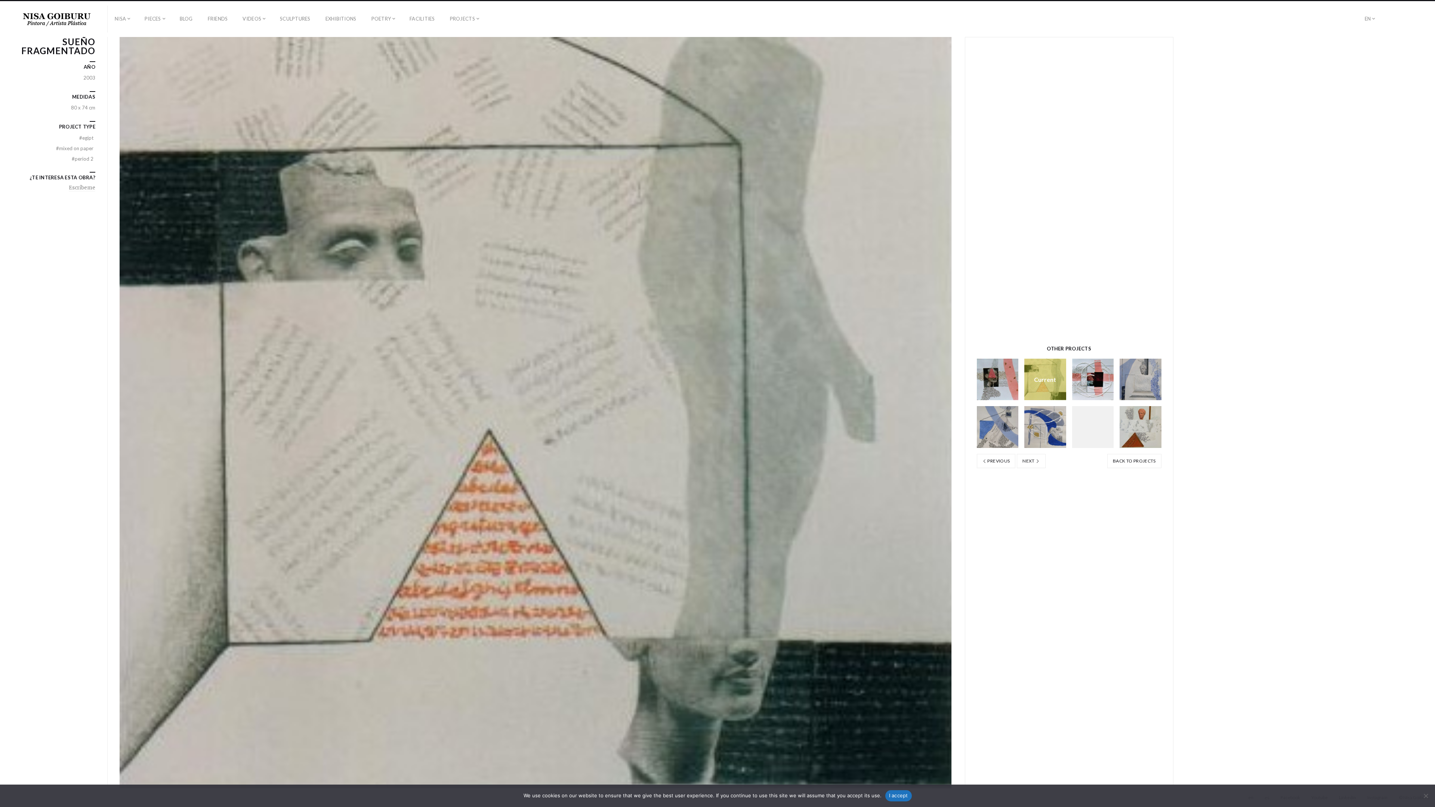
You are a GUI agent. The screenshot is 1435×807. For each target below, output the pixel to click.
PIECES (153, 19)
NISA (120, 19)
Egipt (86, 138)
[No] (1425, 796)
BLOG (186, 19)
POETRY (381, 19)
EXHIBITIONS (341, 19)
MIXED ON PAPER (74, 148)
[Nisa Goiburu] (56, 19)
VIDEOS (252, 19)
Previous (998, 461)
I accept (898, 795)
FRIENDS (218, 19)
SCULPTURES (295, 19)
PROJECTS (462, 19)
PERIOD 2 (82, 159)
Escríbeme (82, 188)
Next (1029, 461)
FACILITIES (422, 19)
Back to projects (1134, 461)
